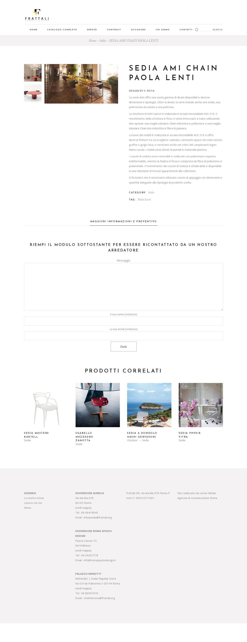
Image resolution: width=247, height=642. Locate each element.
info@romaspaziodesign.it (100, 560)
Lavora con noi (33, 503)
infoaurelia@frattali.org (98, 517)
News (27, 507)
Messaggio (123, 260)
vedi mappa (83, 507)
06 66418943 (89, 512)
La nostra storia (34, 498)
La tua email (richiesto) (124, 329)
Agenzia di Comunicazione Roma (197, 498)
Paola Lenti (144, 199)
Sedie (151, 192)
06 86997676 (89, 593)
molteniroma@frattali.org (99, 598)
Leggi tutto (46, 407)
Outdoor (132, 440)
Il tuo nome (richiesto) (123, 314)
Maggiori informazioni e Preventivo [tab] (123, 221)
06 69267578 (89, 555)
